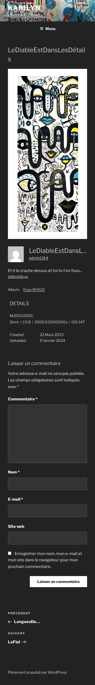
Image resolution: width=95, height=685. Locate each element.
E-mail (15, 499)
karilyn (24, 8)
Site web (16, 526)
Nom (14, 472)
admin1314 (38, 258)
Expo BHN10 (34, 289)
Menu (50, 28)
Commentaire (22, 399)
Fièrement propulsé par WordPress (37, 672)
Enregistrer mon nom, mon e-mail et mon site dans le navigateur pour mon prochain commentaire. (45, 560)
